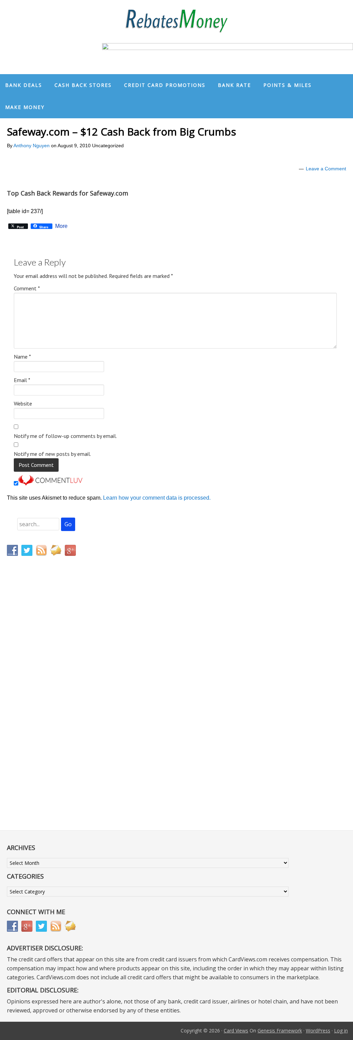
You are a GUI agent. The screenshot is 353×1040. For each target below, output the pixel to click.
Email (22, 380)
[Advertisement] (39, 705)
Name (22, 356)
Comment (27, 288)
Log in (341, 1030)
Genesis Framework (280, 1030)
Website (23, 403)
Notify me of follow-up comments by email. (65, 435)
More (61, 226)
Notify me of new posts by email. (52, 453)
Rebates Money (176, 21)
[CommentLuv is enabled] (50, 484)
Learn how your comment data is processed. (157, 498)
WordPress (318, 1030)
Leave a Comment (326, 168)
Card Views (236, 1030)
